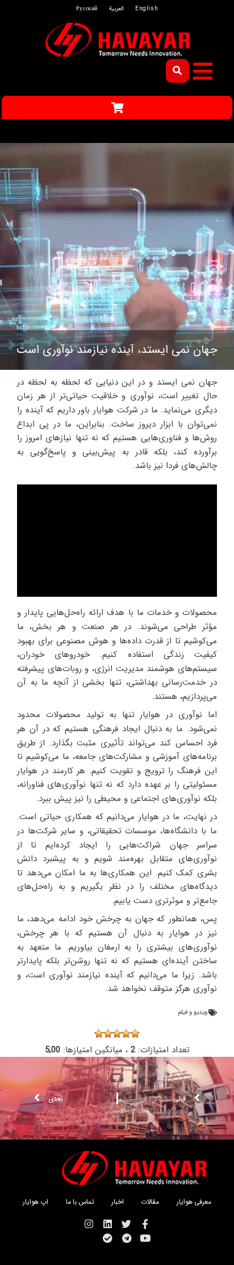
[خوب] (107, 1033)
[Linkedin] (107, 1224)
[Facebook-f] (145, 1224)
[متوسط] (117, 1033)
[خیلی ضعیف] (135, 1033)
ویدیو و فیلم (192, 1012)
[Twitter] (126, 1224)
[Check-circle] (107, 1238)
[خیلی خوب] (98, 1033)
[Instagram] (89, 1224)
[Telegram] (126, 1238)
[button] (202, 71)
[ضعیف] (126, 1033)
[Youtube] (145, 1238)
